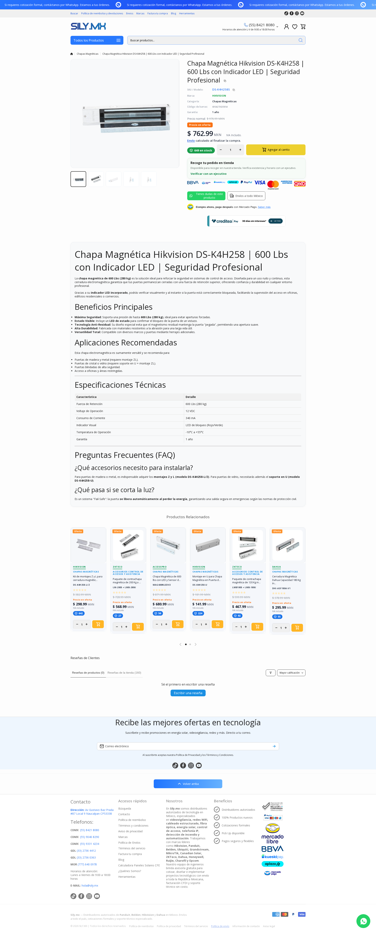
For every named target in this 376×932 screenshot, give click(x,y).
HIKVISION (219, 95)
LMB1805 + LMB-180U (244, 587)
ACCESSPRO (160, 566)
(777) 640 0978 (87, 864)
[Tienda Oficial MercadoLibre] (273, 833)
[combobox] (216, 40)
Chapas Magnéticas (87, 53)
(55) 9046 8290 (89, 837)
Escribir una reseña (188, 693)
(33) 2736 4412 (86, 850)
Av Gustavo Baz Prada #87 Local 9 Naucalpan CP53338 (92, 811)
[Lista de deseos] (294, 26)
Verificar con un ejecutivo (209, 174)
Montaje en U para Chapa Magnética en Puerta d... (207, 578)
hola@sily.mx (89, 885)
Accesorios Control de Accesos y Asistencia (128, 573)
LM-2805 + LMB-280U (124, 587)
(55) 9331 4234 (89, 844)
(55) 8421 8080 (262, 24)
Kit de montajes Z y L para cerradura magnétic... (87, 578)
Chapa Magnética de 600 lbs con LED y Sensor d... (167, 578)
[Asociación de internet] (273, 807)
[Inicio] (71, 54)
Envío (191, 140)
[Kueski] (273, 856)
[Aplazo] (273, 864)
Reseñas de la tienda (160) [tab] (124, 672)
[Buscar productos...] (301, 40)
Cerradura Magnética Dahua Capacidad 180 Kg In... (286, 580)
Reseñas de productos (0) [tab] (88, 672)
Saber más (264, 207)
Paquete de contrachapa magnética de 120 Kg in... (246, 580)
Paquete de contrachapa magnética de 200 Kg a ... (127, 580)
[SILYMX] (88, 26)
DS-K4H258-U (200, 585)
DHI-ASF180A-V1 (281, 588)
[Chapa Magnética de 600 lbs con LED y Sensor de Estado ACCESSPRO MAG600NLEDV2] (168, 545)
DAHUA (276, 566)
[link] (3, 4)
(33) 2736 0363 (86, 857)
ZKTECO (117, 566)
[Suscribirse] (274, 746)
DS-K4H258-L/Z (81, 585)
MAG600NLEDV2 (162, 585)
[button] (303, 26)
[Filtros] (271, 672)
